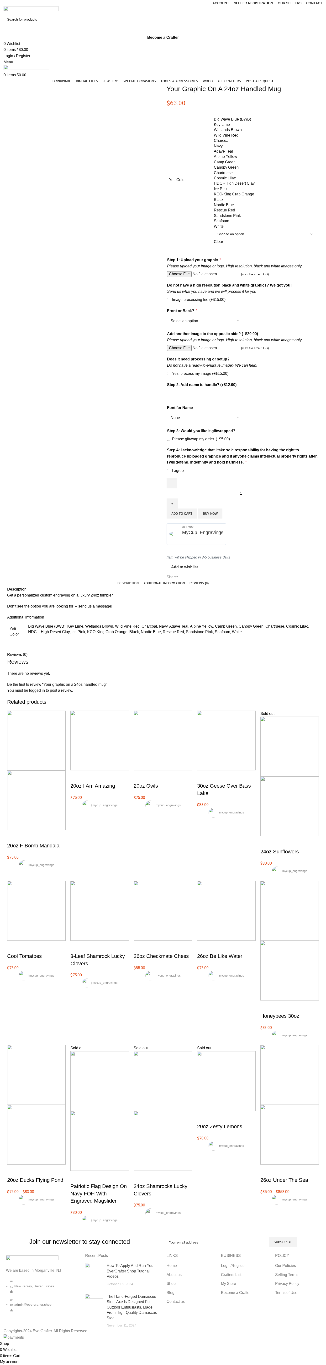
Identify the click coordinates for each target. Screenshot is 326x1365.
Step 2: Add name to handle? (202, 385)
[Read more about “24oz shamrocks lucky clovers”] (140, 1177)
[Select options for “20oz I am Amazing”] (76, 776)
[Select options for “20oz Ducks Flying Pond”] (13, 1171)
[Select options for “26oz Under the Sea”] (266, 1171)
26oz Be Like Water (219, 956)
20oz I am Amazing (92, 786)
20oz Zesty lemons (219, 1126)
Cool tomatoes (24, 956)
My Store (228, 1284)
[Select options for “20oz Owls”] (140, 776)
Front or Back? (182, 311)
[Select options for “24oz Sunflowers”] (266, 842)
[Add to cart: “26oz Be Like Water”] (203, 947)
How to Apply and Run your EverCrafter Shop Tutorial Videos (131, 1271)
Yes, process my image (200, 373)
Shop (171, 1284)
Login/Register (233, 1266)
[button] (13, 947)
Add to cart (181, 513)
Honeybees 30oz (279, 1016)
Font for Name (180, 408)
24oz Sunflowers (279, 852)
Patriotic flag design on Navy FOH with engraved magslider (98, 1193)
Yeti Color (177, 180)
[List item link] (41, 1298)
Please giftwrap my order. (201, 439)
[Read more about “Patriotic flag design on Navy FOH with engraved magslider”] (76, 1177)
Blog (170, 1293)
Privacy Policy (287, 1284)
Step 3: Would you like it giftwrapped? (201, 431)
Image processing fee (199, 300)
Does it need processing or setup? (198, 359)
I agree (178, 471)
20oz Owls (146, 786)
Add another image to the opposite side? (212, 334)
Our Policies (285, 1266)
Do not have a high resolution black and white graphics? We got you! (229, 285)
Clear (218, 242)
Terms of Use (286, 1293)
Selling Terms (286, 1275)
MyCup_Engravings (202, 532)
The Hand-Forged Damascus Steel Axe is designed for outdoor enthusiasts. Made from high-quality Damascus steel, (132, 1307)
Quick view (26, 836)
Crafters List (231, 1275)
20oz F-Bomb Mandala (33, 846)
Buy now (210, 513)
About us (174, 1275)
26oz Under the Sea (284, 1180)
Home (172, 1266)
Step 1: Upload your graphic (194, 260)
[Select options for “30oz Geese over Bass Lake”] (203, 776)
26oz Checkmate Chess (161, 956)
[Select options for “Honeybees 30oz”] (266, 1006)
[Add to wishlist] (39, 836)
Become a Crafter (236, 1293)
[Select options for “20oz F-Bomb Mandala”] (13, 836)
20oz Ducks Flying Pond (35, 1180)
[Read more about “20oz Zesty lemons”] (203, 1117)
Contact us (176, 1301)
